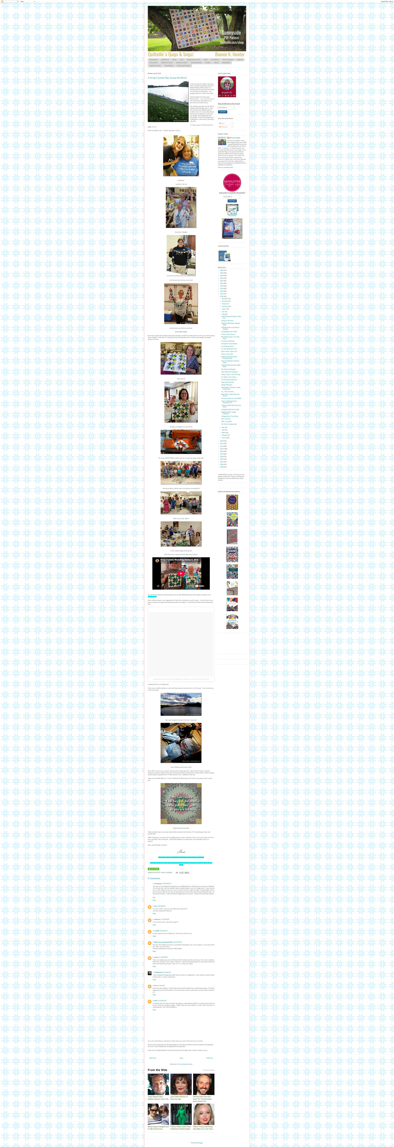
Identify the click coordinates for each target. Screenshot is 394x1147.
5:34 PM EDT (163, 931)
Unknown (157, 919)
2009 (221, 456)
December (225, 298)
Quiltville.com (165, 59)
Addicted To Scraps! (155, 65)
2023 (221, 278)
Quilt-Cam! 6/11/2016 (227, 382)
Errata (205, 59)
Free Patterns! (215, 59)
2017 (221, 294)
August (224, 309)
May (223, 427)
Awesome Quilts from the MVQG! (231, 398)
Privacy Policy (153, 62)
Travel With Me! (168, 65)
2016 (221, 296)
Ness (155, 1000)
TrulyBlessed (158, 972)
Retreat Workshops (196, 62)
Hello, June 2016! (226, 421)
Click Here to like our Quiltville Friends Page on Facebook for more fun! (181, 857)
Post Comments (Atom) (185, 1064)
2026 (221, 270)
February (224, 435)
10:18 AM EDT (162, 1000)
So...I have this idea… (228, 391)
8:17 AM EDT (161, 985)
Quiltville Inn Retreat (166, 62)
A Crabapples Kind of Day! (229, 331)
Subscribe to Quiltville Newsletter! (232, 193)
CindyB (156, 931)
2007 (221, 462)
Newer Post (152, 1058)
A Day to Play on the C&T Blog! (230, 374)
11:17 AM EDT (165, 919)
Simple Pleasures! (226, 385)
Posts (222, 123)
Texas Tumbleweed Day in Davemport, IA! (229, 402)
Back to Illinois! (226, 419)
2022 (221, 281)
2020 (221, 286)
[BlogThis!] (182, 873)
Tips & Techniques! (228, 59)
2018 (221, 291)
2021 (221, 283)
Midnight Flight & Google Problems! (228, 412)
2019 (221, 288)
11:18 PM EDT (163, 957)
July (223, 311)
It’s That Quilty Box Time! (229, 349)
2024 (221, 275)
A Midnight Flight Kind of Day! (230, 409)
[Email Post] (176, 872)
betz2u (156, 957)
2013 (221, 446)
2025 (221, 273)
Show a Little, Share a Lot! (229, 351)
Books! (174, 59)
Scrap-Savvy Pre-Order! (183, 65)
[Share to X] (184, 873)
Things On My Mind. (227, 320)
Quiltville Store (152, 596)
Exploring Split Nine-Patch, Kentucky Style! (229, 357)
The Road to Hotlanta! (227, 341)
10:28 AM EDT (167, 883)
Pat (155, 985)
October (224, 304)
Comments (223, 127)
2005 (221, 467)
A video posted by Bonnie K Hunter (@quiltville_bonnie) (171, 679)
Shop (181, 59)
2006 (221, 464)
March (224, 432)
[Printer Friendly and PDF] (153, 870)
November (225, 301)
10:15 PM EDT (177, 942)
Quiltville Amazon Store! (193, 59)
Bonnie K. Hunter (234, 138)
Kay (155, 906)
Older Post (210, 1058)
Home (181, 1058)
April (223, 430)
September (225, 306)
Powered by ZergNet (208, 1070)
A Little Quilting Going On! (229, 379)
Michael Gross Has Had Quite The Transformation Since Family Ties (202, 1099)
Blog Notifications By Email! (229, 104)
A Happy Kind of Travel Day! (229, 416)
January (224, 437)
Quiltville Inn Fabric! (181, 62)
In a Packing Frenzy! (227, 346)
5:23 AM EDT (167, 972)
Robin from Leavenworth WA (163, 942)
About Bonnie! (153, 59)
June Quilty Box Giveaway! (229, 372)
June (223, 314)
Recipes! (208, 62)
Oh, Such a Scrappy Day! (229, 424)
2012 (221, 449)
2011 (221, 451)
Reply (154, 900)
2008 (221, 459)
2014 (221, 443)
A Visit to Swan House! (228, 334)
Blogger (200, 1143)
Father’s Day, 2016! (227, 354)
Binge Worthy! (226, 62)
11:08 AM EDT (161, 906)
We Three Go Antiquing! (228, 369)
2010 (221, 454)
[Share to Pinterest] (188, 873)
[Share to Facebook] (186, 873)
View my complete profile (225, 167)
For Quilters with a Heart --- (229, 377)
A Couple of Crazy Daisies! (229, 343)
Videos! (216, 62)
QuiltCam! (240, 59)
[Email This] (180, 873)
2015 (221, 441)
